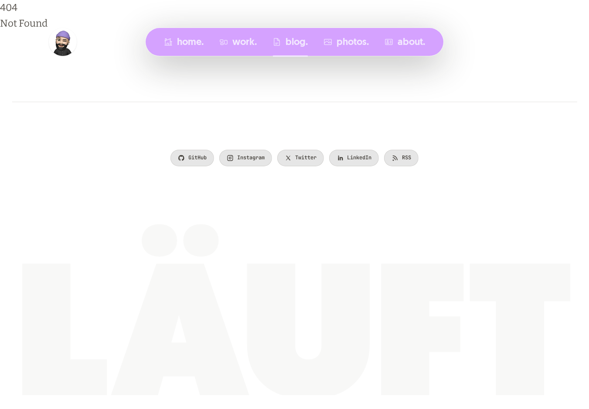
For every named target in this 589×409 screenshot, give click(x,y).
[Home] (63, 42)
